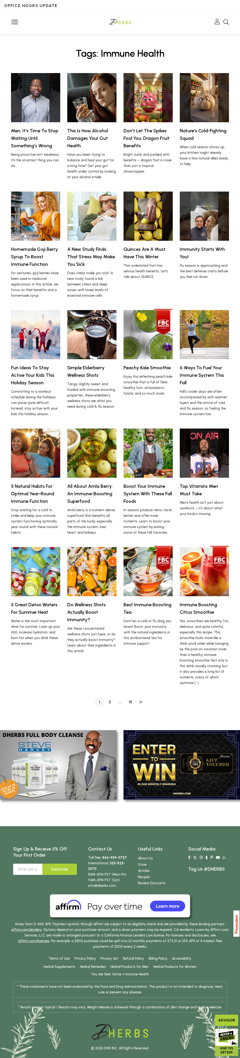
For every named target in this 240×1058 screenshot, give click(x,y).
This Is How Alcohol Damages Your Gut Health (87, 138)
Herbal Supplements (59, 967)
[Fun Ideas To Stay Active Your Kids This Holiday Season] (35, 334)
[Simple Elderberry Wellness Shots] (91, 334)
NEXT (140, 702)
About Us (145, 858)
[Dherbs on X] (195, 857)
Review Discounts (151, 883)
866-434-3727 (114, 857)
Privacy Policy (85, 958)
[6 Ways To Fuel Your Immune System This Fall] (204, 334)
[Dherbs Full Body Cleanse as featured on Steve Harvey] (58, 764)
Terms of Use (59, 958)
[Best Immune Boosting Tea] (148, 571)
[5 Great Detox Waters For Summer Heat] (35, 571)
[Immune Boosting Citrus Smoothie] (204, 571)
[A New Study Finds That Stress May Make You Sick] (91, 216)
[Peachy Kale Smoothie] (148, 334)
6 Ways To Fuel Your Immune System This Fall (202, 375)
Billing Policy (158, 958)
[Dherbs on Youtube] (218, 857)
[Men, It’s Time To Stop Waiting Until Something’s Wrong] (35, 97)
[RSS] (224, 857)
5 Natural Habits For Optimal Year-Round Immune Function (32, 493)
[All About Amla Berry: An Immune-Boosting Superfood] (91, 453)
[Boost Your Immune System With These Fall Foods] (148, 453)
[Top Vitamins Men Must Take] (204, 453)
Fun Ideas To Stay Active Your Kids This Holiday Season (32, 375)
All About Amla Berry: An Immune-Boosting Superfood (90, 493)
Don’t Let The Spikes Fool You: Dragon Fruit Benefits (146, 138)
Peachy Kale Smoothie (147, 367)
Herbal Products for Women (174, 967)
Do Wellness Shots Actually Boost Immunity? (86, 612)
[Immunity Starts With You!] (204, 216)
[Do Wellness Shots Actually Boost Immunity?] (91, 571)
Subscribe (59, 869)
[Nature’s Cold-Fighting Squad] (204, 97)
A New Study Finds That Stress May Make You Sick (91, 256)
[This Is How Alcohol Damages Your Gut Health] (91, 97)
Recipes (144, 877)
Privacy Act (109, 958)
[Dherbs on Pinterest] (211, 857)
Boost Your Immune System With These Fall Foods (148, 493)
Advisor (226, 1020)
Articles (144, 871)
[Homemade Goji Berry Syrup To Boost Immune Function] (35, 216)
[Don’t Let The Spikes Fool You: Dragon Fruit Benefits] (148, 97)
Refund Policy (133, 958)
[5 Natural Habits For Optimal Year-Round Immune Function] (35, 453)
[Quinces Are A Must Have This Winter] (148, 216)
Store (142, 864)
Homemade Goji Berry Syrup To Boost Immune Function (34, 256)
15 (130, 702)
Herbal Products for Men (130, 967)
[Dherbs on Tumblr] (207, 857)
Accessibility (181, 958)
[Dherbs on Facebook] (189, 857)
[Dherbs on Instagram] (201, 857)
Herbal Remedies (93, 967)
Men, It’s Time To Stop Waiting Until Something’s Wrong (34, 138)
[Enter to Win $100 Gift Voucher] (182, 764)
